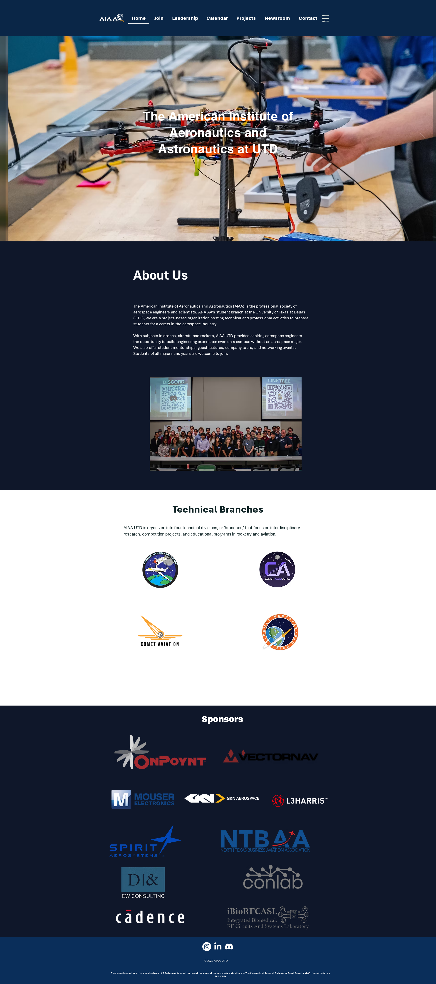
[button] (325, 18)
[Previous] (13, 139)
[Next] (422, 139)
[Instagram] (206, 946)
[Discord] (229, 946)
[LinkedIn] (217, 946)
